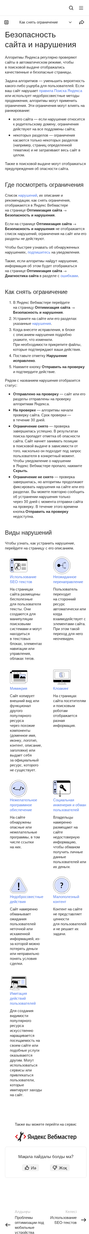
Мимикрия (18, 688)
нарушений (27, 195)
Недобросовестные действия (26, 899)
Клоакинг (60, 688)
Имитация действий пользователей (23, 998)
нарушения (41, 323)
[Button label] (81, 7)
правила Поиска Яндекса (60, 90)
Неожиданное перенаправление (68, 579)
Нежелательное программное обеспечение (23, 804)
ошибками (69, 275)
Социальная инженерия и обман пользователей (69, 804)
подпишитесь (39, 252)
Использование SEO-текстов (23, 579)
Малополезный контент (66, 899)
